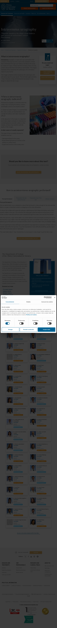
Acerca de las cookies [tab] (47, 301)
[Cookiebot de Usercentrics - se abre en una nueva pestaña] (45, 297)
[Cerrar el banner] (54, 297)
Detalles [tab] (28, 301)
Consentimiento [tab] (10, 301)
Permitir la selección (28, 329)
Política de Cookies (31, 314)
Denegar (10, 329)
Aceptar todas (46, 329)
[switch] (21, 323)
